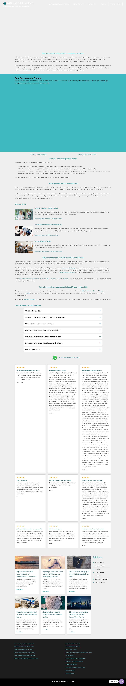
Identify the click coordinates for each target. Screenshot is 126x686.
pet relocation (51, 279)
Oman (101, 291)
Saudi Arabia (88, 291)
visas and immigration (24, 279)
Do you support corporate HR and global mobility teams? (44, 343)
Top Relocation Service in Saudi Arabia (24, 646)
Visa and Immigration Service (73, 646)
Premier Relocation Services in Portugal (24, 652)
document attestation (40, 279)
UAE (83, 291)
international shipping (68, 268)
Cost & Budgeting (99, 562)
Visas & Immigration (100, 582)
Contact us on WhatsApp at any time (68, 357)
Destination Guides (100, 566)
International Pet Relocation (73, 643)
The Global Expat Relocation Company (59, 4)
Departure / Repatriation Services (74, 661)
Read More (19, 589)
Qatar (94, 291)
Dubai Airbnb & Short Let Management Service (26, 658)
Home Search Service (71, 649)
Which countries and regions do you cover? (39, 324)
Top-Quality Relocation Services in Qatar (24, 655)
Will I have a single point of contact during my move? (43, 337)
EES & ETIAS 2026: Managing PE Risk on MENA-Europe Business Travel (79, 574)
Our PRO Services (70, 655)
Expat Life (97, 569)
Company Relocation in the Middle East (75, 658)
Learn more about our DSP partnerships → (47, 235)
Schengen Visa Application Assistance (75, 667)
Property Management (71, 664)
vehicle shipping (63, 279)
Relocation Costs (70, 673)
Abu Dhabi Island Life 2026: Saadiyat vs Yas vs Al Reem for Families (52, 614)
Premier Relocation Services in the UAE (24, 643)
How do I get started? (32, 349)
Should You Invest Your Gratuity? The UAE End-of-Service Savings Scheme (26, 614)
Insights (103, 4)
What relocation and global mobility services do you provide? (45, 317)
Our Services (92, 4)
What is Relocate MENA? (33, 311)
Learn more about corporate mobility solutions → (49, 218)
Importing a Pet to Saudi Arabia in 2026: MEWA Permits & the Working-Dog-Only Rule (53, 574)
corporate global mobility (67, 272)
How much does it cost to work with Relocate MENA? (43, 330)
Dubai (28, 70)
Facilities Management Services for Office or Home (79, 652)
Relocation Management (101, 579)
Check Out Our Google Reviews (87, 154)
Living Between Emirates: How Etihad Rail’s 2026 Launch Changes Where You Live (78, 614)
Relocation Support (78, 4)
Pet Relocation (99, 576)
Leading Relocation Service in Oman (23, 649)
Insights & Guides (70, 670)
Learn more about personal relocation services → (49, 251)
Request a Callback (116, 4)
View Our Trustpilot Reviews (38, 154)
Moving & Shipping (99, 572)
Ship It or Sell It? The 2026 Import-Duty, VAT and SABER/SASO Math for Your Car (26, 574)
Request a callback (29, 299)
